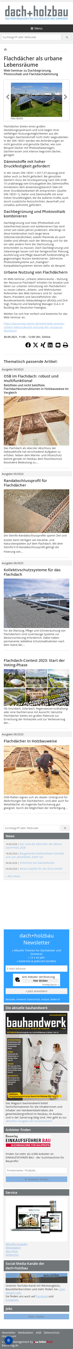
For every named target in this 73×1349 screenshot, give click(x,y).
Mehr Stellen (36, 1316)
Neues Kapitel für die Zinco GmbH (34, 868)
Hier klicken (40, 980)
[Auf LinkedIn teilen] (50, 346)
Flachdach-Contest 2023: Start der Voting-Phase (34, 662)
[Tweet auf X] (35, 346)
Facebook (42, 1296)
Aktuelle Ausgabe (16, 1244)
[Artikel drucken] (65, 345)
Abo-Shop (12, 1251)
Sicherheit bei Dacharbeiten (30, 863)
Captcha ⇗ (50, 985)
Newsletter (9, 1332)
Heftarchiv (12, 1255)
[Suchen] (67, 37)
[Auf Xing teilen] (43, 346)
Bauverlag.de (10, 1345)
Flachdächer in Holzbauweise (30, 741)
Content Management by (18, 1342)
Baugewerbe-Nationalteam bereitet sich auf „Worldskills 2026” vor (35, 855)
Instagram (12, 1300)
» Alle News (13, 876)
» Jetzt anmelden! (36, 991)
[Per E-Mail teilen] (58, 345)
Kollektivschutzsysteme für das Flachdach (32, 572)
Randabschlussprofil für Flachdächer (25, 483)
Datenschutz (52, 1332)
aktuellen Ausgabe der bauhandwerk (29, 1121)
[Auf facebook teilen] (28, 346)
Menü (38, 28)
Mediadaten (13, 1247)
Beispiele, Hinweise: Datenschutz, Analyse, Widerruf (33, 999)
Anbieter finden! (37, 1179)
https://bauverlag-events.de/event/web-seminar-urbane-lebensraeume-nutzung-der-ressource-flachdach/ (34, 327)
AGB (38, 1332)
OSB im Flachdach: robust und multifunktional (31, 378)
